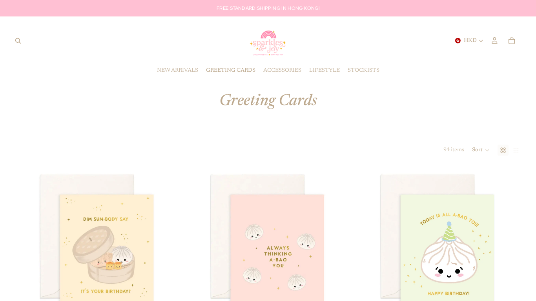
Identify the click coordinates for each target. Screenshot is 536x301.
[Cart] (511, 40)
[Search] (18, 40)
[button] (481, 150)
